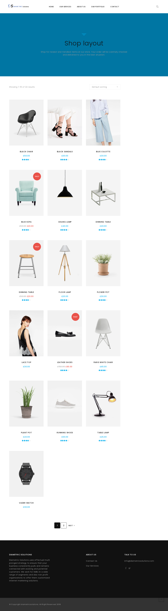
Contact (114, 7)
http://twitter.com (129, 569)
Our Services (65, 7)
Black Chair (26, 151)
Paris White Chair (103, 362)
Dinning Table (103, 222)
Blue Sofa (26, 222)
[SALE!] (26, 192)
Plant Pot (26, 432)
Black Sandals (65, 151)
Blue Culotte (103, 151)
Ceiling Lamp (65, 222)
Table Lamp (103, 432)
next (71, 525)
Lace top (26, 362)
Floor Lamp (65, 292)
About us (81, 7)
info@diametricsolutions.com (139, 561)
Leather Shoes (64, 362)
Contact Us (91, 561)
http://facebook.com (125, 569)
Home (51, 7)
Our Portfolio (98, 7)
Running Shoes (65, 432)
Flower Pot (103, 292)
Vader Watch (26, 503)
